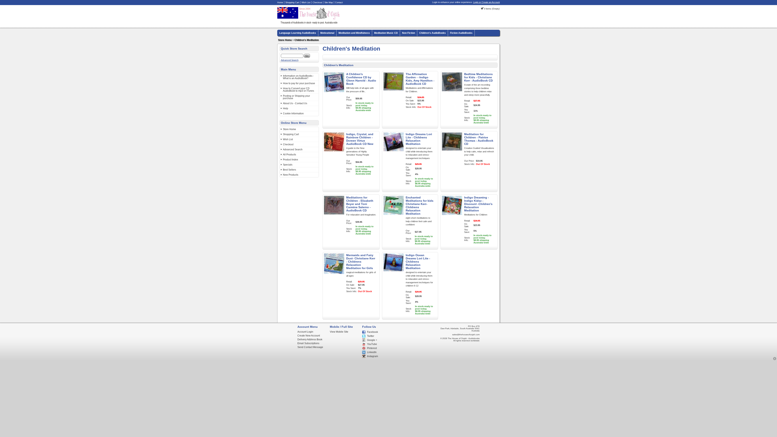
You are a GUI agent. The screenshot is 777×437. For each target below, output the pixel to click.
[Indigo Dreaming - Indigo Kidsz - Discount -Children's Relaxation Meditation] (452, 214)
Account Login (305, 331)
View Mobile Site (339, 331)
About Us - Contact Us (295, 103)
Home (280, 2)
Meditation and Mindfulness (354, 33)
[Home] (309, 23)
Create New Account (308, 335)
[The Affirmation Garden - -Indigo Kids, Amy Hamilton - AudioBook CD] (393, 89)
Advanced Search (289, 60)
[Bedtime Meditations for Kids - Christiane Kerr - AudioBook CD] (452, 90)
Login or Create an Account (486, 2)
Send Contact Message (310, 347)
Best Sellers (289, 169)
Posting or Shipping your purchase (296, 97)
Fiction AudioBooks (461, 33)
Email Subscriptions (308, 343)
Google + (372, 340)
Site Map (328, 2)
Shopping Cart (292, 2)
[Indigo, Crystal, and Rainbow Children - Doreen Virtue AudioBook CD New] (334, 150)
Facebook (372, 332)
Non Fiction (408, 33)
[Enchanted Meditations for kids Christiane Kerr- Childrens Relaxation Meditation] (393, 214)
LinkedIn (372, 352)
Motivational (327, 33)
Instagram (372, 356)
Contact (339, 2)
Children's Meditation (306, 40)
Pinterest (372, 348)
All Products (289, 154)
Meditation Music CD (386, 33)
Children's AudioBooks (432, 33)
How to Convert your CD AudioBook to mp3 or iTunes (298, 89)
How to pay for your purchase (299, 83)
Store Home (285, 40)
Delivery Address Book (309, 339)
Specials (287, 164)
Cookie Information (293, 113)
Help (285, 108)
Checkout (317, 2)
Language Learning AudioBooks (297, 33)
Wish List (305, 2)
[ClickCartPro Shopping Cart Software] (774, 359)
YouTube (372, 344)
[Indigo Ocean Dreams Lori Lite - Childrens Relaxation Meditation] (393, 270)
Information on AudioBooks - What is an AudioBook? (298, 77)
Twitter (370, 336)
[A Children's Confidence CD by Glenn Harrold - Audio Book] (334, 91)
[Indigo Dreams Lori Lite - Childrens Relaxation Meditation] (393, 150)
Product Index (290, 159)
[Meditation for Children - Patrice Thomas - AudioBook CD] (452, 149)
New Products (290, 174)
